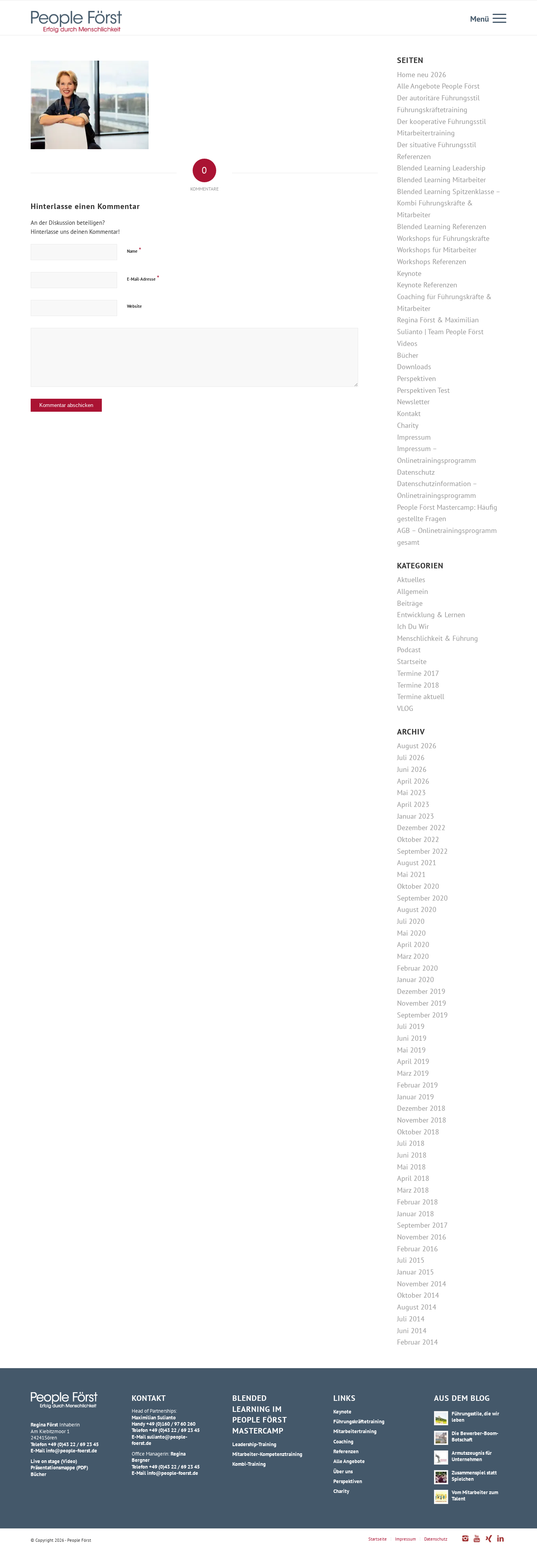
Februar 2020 (417, 968)
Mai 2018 (411, 1166)
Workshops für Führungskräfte (443, 238)
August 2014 (416, 1307)
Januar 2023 (415, 816)
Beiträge (410, 603)
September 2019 (422, 1014)
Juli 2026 (411, 757)
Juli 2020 (411, 921)
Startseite (412, 661)
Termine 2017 (418, 673)
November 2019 (421, 1003)
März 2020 (413, 956)
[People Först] (76, 21)
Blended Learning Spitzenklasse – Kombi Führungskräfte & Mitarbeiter (448, 203)
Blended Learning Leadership (441, 167)
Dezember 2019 (421, 991)
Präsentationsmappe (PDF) (59, 1467)
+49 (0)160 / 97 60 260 (170, 1424)
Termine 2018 (418, 685)
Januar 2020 (415, 979)
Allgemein (412, 591)
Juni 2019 (412, 1038)
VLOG (405, 708)
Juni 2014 (412, 1330)
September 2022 (422, 851)
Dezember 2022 (421, 827)
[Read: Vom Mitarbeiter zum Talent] (441, 1497)
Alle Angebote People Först (438, 86)
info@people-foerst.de (71, 1450)
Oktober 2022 (418, 839)
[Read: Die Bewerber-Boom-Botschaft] (441, 1438)
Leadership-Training (254, 1444)
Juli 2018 (411, 1143)
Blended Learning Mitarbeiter (441, 179)
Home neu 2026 (421, 74)
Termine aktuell (420, 696)
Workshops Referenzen (431, 261)
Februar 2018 (417, 1201)
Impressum (414, 437)
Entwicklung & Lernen (431, 614)
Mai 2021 (411, 874)
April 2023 (413, 804)
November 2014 (421, 1283)
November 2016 (421, 1236)
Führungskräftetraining (432, 109)
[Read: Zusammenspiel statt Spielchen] (441, 1477)
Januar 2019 (415, 1096)
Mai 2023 (411, 792)
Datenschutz (416, 472)
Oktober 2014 (418, 1295)
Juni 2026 (412, 769)
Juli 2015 (411, 1260)
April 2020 (413, 944)
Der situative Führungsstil (436, 144)
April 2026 (413, 781)
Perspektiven (416, 378)
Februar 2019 (417, 1085)
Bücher (407, 355)
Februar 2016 (417, 1248)
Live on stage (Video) (54, 1461)
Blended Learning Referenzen (441, 226)
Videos (407, 343)
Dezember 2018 (421, 1108)
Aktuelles (411, 579)
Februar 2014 (417, 1342)
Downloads (414, 366)
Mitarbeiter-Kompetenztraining (267, 1454)
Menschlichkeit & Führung (437, 638)
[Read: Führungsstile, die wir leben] (441, 1418)
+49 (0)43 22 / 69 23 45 (73, 1444)
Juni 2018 (412, 1155)
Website (134, 306)
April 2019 (413, 1061)
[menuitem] (496, 17)
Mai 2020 (411, 933)
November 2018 (421, 1120)
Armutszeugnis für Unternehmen (472, 1456)
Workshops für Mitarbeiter (436, 249)
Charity (407, 425)
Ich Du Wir (413, 626)
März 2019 (413, 1073)
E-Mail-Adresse (143, 278)
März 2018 (413, 1190)
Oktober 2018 (418, 1131)
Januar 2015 (415, 1271)
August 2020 (416, 909)
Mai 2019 (411, 1049)
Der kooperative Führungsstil (441, 121)
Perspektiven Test (423, 390)
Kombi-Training (249, 1464)
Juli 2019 (411, 1026)
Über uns (343, 1471)
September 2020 (422, 898)
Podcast (409, 649)
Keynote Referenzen (427, 284)
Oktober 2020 (418, 886)
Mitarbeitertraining (426, 132)
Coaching (343, 1441)
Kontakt (409, 413)
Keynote (409, 273)
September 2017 (422, 1225)
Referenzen (414, 156)
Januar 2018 (415, 1213)
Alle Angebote (349, 1461)
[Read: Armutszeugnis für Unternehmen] (441, 1457)
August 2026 (416, 745)
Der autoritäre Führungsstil (438, 97)
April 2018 (413, 1178)
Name (134, 250)
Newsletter (413, 401)
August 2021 (416, 862)
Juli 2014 (411, 1318)
